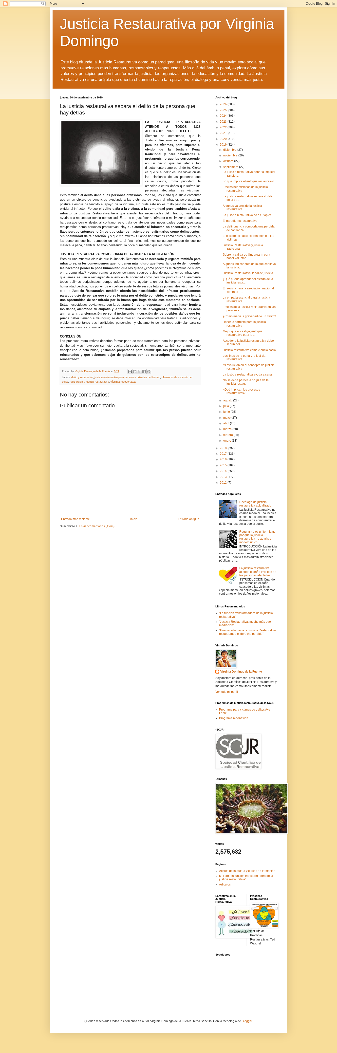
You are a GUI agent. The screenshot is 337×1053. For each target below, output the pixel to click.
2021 (223, 133)
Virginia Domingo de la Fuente (241, 671)
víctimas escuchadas (123, 381)
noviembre (230, 155)
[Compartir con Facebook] (144, 371)
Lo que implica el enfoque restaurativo (248, 181)
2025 (223, 110)
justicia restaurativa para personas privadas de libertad (127, 377)
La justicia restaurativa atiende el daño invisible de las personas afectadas (257, 571)
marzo (227, 429)
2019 (223, 144)
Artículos (225, 884)
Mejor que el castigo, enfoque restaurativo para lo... (242, 333)
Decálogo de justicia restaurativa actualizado (255, 503)
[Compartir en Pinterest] (148, 371)
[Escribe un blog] (134, 371)
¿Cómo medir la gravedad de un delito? (249, 316)
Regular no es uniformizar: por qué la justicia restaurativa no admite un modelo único (257, 537)
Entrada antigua (188, 519)
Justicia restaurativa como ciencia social (250, 350)
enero (227, 440)
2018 (223, 448)
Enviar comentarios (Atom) (96, 526)
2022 (223, 127)
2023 (223, 121)
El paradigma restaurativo (240, 221)
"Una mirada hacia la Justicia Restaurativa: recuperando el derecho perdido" (248, 632)
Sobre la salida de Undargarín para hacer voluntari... (246, 256)
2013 (223, 477)
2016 (223, 459)
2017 (223, 453)
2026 (223, 104)
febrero (228, 435)
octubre (228, 161)
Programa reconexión (233, 718)
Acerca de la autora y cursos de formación (247, 871)
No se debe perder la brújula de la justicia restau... (246, 381)
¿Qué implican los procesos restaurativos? (241, 391)
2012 (223, 482)
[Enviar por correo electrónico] (130, 371)
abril (226, 423)
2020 (223, 139)
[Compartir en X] (139, 371)
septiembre (231, 167)
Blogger (247, 1021)
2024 (223, 115)
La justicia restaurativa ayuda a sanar (248, 374)
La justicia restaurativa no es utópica (247, 215)
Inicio (133, 519)
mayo (227, 417)
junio (227, 412)
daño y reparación (82, 377)
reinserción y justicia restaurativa (89, 381)
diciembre (230, 149)
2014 (223, 471)
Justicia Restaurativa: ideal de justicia (248, 273)
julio (226, 406)
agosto (228, 400)
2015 (223, 465)
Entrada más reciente (75, 519)
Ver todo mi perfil (226, 692)
